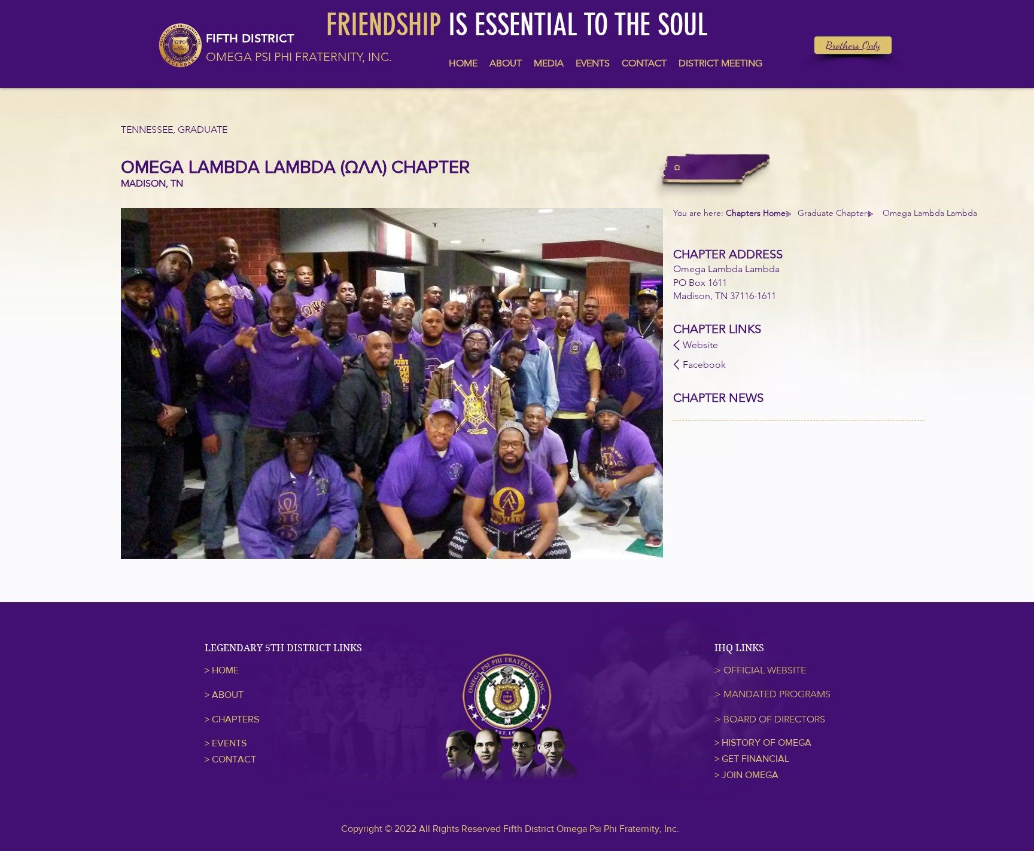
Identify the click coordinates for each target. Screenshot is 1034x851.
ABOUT (228, 695)
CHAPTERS (235, 719)
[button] (392, 383)
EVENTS (229, 743)
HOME (225, 670)
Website (700, 344)
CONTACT (234, 759)
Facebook (704, 364)
